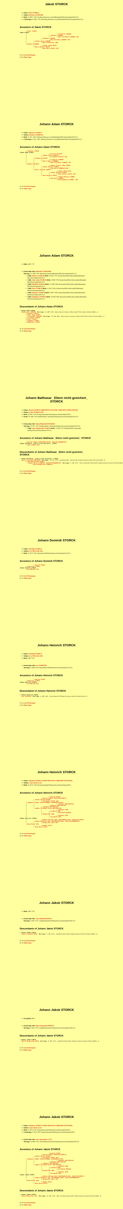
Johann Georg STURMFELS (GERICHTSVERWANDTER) (44, 463)
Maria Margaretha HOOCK (44, 1026)
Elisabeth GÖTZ (55, 817)
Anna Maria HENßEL (57, 178)
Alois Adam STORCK (39, 280)
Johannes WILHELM (41, 158)
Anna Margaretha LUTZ (43, 1139)
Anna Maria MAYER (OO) (51, 48)
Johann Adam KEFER (64, 171)
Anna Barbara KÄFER (50, 175)
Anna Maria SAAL (35, 783)
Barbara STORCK (38, 276)
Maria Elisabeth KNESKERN (45, 424)
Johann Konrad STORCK (42, 799)
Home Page (27, 57)
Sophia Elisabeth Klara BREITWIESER (48, 808)
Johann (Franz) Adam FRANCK (60, 165)
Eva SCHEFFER (41, 665)
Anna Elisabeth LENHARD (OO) (68, 37)
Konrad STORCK (40, 565)
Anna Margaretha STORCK (41, 428)
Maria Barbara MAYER (42, 47)
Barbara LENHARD (36, 15)
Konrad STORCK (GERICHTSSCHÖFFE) (55, 798)
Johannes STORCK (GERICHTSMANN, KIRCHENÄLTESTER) (51, 780)
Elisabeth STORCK (38, 284)
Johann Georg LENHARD (42, 41)
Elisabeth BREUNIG (64, 812)
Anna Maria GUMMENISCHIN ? (60, 168)
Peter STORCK (34, 13)
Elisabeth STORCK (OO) (51, 801)
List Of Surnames (29, 55)
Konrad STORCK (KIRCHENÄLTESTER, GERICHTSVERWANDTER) (53, 410)
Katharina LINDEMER (43, 271)
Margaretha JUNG (48, 814)
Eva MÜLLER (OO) (36, 551)
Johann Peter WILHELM (50, 155)
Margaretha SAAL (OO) (50, 822)
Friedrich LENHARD (64, 34)
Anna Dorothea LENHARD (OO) (60, 39)
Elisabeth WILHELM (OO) (58, 156)
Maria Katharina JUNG (50, 42)
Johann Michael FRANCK (51, 166)
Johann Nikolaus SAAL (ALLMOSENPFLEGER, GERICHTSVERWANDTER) (57, 821)
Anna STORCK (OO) (36, 412)
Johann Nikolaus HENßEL (66, 177)
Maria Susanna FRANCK (42, 169)
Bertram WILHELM (56, 154)
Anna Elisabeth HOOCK (43, 918)
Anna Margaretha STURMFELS (43, 464)
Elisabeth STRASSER (35, 316)
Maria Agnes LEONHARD (50, 161)
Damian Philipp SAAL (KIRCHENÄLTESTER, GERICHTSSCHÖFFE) (63, 819)
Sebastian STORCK (35, 549)
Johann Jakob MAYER (50, 45)
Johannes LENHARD (56, 35)
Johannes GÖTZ (63, 815)
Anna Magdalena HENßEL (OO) (68, 179)
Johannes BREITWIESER (66, 804)
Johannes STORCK (35, 132)
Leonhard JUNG (63, 809)
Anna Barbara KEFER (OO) (67, 174)
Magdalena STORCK (39, 297)
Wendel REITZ (47, 825)
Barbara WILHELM (36, 135)
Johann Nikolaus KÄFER (58, 172)
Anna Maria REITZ (41, 827)
